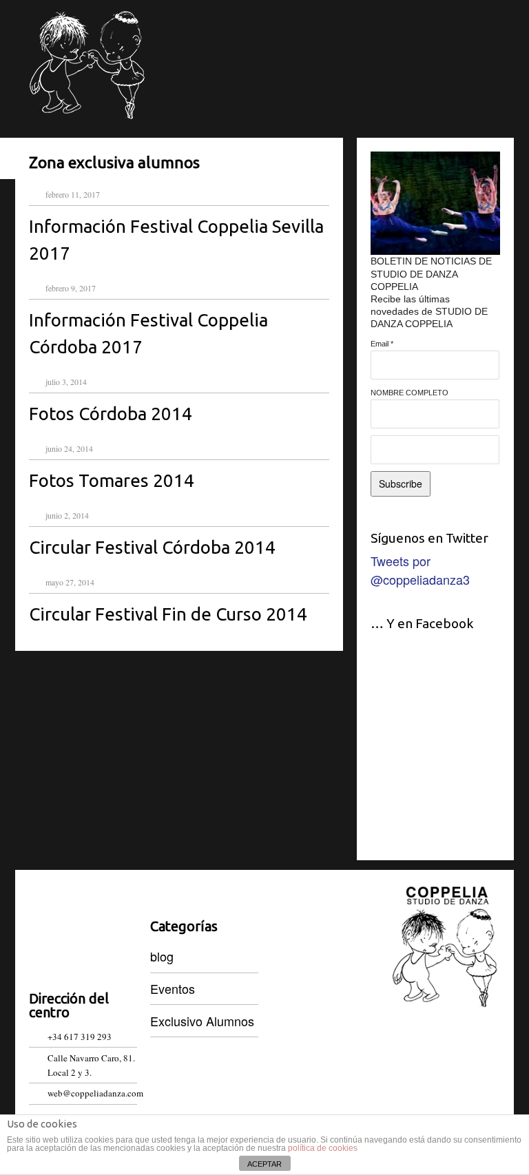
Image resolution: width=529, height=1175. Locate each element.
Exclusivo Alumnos (202, 1021)
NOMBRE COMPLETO (409, 392)
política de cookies (322, 1148)
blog (162, 956)
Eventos (172, 988)
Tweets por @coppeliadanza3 (420, 570)
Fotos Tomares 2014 (111, 480)
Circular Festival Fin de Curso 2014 (168, 614)
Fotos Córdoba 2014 (110, 414)
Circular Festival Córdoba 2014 (152, 547)
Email (382, 344)
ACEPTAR (264, 1164)
